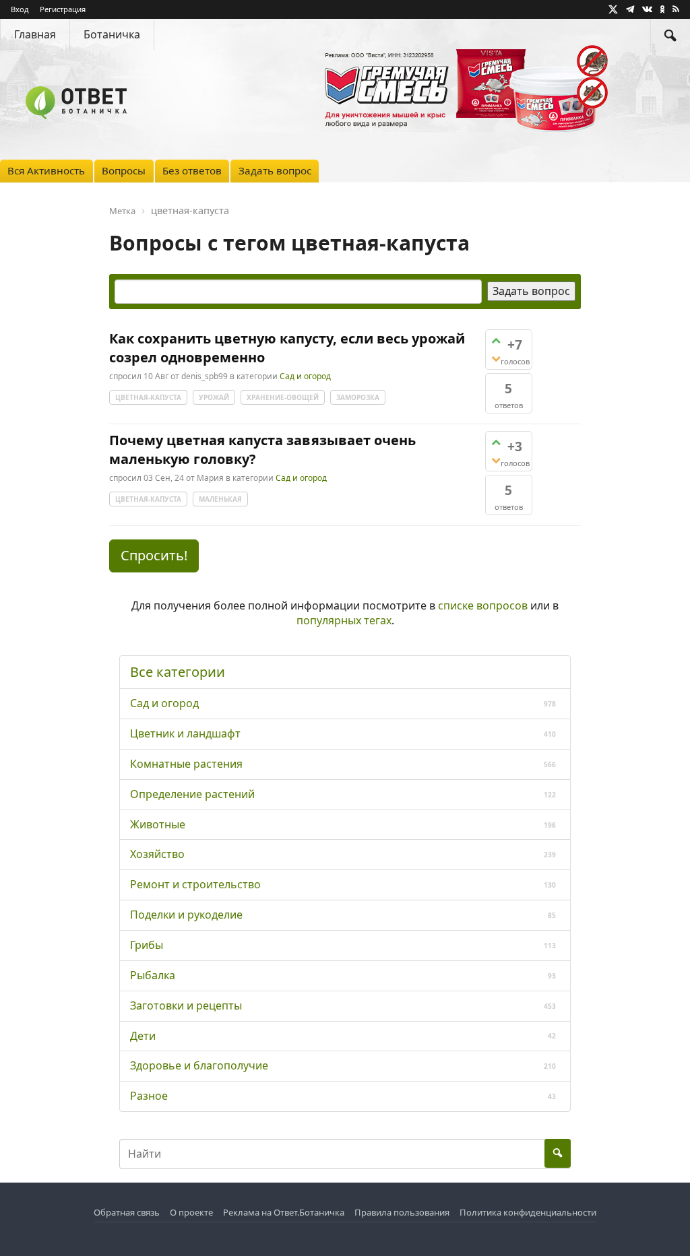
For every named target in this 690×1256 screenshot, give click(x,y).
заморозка (357, 397)
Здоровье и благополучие (199, 1065)
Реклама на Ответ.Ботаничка (283, 1212)
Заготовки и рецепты (186, 1005)
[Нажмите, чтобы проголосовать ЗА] (496, 340)
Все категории (177, 672)
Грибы (146, 944)
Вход (20, 9)
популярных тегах (343, 620)
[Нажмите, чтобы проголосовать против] (496, 358)
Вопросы (124, 170)
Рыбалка (152, 975)
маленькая (220, 499)
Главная (35, 34)
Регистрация (63, 9)
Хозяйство (157, 854)
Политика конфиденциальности (528, 1212)
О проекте (191, 1212)
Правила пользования (401, 1212)
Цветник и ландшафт (185, 733)
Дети (143, 1035)
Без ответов (192, 170)
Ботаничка (112, 34)
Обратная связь (127, 1212)
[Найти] (670, 35)
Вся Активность (46, 170)
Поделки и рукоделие (186, 914)
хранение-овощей (283, 397)
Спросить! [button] (154, 555)
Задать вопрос (275, 170)
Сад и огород (305, 376)
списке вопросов (483, 605)
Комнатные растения (186, 763)
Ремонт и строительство (195, 884)
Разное (149, 1095)
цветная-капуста (148, 397)
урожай (214, 397)
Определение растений (192, 794)
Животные (157, 824)
